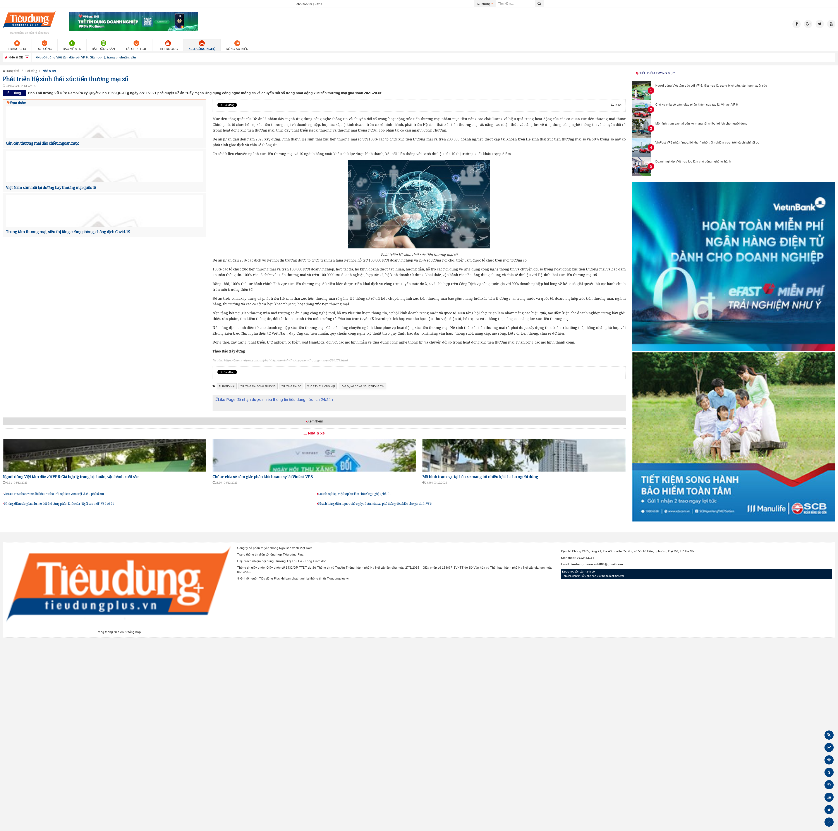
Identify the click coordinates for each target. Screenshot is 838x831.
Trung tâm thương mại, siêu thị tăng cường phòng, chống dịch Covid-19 (68, 231)
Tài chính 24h (136, 49)
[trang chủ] (29, 29)
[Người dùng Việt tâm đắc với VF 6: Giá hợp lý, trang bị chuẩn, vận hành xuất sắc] (641, 99)
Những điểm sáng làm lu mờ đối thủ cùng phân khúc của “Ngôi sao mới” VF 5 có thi (58, 503)
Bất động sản (103, 49)
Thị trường (168, 49)
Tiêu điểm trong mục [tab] (657, 73)
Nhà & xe (316, 433)
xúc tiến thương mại (321, 386)
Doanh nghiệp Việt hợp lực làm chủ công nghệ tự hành (354, 494)
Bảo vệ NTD (72, 49)
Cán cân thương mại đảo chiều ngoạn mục (42, 143)
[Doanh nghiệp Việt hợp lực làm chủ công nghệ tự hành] (641, 174)
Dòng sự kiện (237, 49)
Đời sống (44, 49)
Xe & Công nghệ (202, 49)
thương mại (227, 386)
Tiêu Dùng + (14, 93)
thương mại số (291, 386)
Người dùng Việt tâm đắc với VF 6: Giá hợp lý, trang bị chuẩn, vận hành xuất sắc (70, 476)
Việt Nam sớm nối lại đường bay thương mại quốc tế (51, 187)
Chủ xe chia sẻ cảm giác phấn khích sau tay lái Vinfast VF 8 (81, 57)
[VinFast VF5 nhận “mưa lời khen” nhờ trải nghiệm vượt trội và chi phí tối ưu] (641, 155)
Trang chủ (17, 49)
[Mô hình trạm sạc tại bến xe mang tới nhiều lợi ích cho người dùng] (641, 136)
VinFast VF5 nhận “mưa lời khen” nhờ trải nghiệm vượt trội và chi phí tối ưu (53, 494)
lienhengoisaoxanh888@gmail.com (596, 564)
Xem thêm (315, 421)
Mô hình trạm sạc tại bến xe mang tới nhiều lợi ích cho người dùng (480, 476)
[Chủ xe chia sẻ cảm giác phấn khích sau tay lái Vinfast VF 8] (641, 118)
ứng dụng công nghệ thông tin (362, 386)
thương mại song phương (258, 386)
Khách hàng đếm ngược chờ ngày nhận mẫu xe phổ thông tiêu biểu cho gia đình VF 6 (374, 503)
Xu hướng (486, 3)
